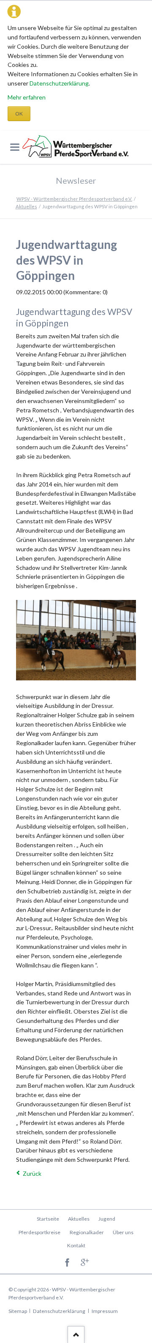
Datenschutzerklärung (59, 83)
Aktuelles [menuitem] (79, 1219)
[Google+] (85, 1263)
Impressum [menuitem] (105, 1311)
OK (19, 114)
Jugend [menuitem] (106, 1219)
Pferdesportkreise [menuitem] (39, 1232)
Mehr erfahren (27, 97)
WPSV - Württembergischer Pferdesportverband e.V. (74, 199)
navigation (14, 147)
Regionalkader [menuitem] (87, 1232)
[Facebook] (67, 1263)
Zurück (32, 1173)
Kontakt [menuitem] (76, 1245)
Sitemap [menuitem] (17, 1311)
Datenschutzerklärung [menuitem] (59, 1311)
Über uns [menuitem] (123, 1232)
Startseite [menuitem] (48, 1219)
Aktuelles (26, 206)
